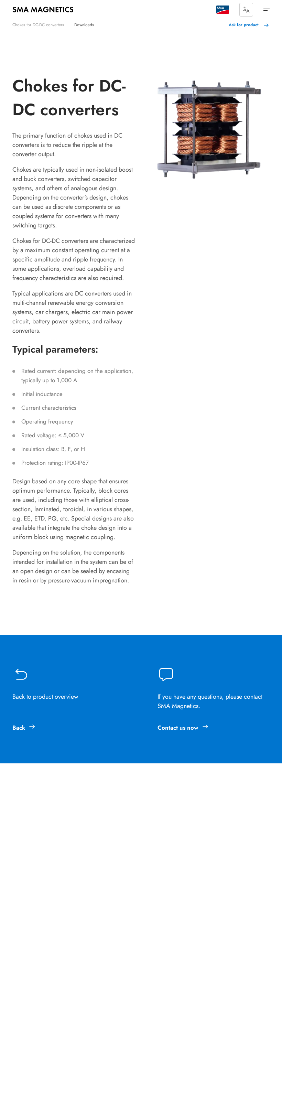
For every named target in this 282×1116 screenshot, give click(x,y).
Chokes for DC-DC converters (38, 25)
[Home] (42, 10)
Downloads (84, 25)
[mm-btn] (266, 10)
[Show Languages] (246, 10)
